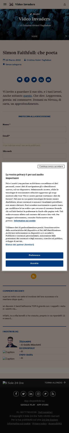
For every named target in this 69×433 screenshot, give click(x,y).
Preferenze (34, 255)
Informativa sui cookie (25, 221)
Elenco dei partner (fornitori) (20, 245)
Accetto (34, 263)
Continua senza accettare (51, 166)
